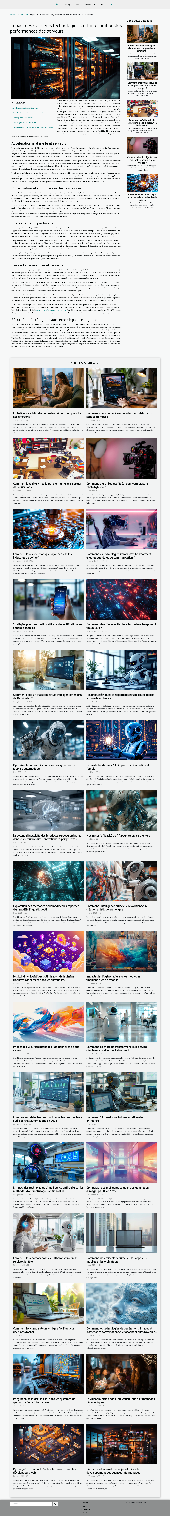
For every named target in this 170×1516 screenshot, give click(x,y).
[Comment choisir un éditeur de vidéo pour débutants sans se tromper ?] (142, 71)
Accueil (12, 14)
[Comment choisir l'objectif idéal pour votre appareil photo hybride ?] (142, 145)
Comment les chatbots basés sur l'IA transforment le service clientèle (45, 1259)
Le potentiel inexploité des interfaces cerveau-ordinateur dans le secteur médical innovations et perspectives (47, 837)
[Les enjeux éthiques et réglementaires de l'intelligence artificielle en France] (121, 669)
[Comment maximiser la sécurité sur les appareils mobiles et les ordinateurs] (121, 1233)
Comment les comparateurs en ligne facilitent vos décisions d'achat (43, 1330)
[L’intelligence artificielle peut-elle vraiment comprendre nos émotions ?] (142, 34)
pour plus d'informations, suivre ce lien (51, 310)
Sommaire (19, 103)
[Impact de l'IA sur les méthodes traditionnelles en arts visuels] (48, 1021)
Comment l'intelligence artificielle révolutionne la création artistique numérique (116, 907)
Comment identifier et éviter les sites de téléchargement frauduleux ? (121, 626)
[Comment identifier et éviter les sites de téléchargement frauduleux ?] (121, 599)
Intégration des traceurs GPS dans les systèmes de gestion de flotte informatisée (44, 1400)
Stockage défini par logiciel (23, 117)
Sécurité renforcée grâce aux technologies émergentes (33, 127)
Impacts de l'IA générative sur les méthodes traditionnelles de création (113, 978)
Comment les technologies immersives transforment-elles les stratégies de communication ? (119, 555)
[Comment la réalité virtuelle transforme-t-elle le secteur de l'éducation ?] (142, 108)
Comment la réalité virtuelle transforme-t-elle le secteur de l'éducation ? (142, 122)
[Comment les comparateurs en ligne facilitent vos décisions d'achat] (48, 1303)
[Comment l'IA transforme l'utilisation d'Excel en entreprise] (121, 1092)
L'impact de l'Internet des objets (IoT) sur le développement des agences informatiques (113, 1470)
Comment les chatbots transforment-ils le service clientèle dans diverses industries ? (116, 1048)
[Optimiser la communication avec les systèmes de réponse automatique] (48, 740)
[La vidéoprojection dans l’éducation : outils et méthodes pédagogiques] (121, 1373)
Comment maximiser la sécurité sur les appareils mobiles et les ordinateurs (116, 1259)
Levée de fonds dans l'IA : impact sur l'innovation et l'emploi (117, 766)
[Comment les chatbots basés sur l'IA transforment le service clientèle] (48, 1233)
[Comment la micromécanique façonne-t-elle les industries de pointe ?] (142, 183)
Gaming (67, 4)
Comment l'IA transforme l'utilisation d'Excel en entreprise (115, 1118)
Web (77, 4)
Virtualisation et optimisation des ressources (29, 113)
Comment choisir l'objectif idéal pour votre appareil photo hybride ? (142, 159)
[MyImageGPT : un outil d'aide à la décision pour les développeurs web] (48, 1444)
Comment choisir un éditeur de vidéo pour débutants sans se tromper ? (142, 85)
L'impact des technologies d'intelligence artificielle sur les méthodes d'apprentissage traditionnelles (48, 1189)
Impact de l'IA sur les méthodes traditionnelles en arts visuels (46, 1048)
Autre (103, 4)
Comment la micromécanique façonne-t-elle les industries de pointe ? (142, 197)
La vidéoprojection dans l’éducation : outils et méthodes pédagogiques (120, 1400)
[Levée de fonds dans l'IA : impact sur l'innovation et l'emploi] (121, 740)
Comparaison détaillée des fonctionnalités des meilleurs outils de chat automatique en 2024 (47, 1118)
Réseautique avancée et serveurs (25, 122)
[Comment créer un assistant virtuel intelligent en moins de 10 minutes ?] (48, 669)
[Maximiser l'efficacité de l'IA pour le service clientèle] (121, 810)
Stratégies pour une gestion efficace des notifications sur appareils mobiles (48, 626)
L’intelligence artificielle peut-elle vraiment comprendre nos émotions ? (142, 48)
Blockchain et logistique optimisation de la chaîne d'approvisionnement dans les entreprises (43, 978)
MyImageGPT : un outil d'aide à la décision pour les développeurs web (44, 1470)
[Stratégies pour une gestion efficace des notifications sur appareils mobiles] (48, 599)
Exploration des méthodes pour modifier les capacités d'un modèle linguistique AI (46, 907)
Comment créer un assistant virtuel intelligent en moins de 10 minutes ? (47, 696)
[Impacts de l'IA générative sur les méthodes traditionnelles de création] (121, 951)
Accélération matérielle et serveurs (25, 108)
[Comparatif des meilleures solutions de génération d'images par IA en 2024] (121, 1162)
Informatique (90, 4)
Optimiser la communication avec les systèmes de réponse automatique (44, 766)
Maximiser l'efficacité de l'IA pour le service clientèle (118, 835)
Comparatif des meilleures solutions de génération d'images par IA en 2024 (117, 1189)
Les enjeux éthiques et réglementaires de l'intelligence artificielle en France (120, 696)
